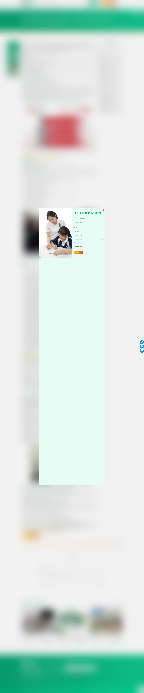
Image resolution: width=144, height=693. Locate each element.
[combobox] (88, 239)
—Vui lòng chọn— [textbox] (78, 239)
